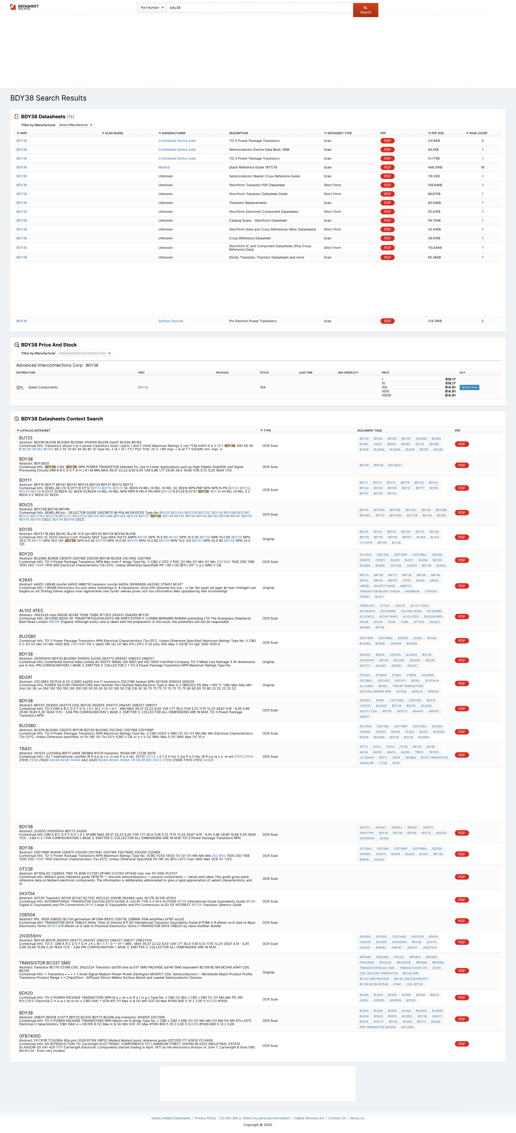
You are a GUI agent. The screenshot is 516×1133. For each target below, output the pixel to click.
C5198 (436, 967)
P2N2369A (367, 962)
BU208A (379, 449)
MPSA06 (421, 962)
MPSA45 (365, 957)
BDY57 (197, 540)
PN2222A (385, 962)
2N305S (426, 705)
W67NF (54, 622)
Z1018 (33, 760)
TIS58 (391, 622)
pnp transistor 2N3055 (378, 1027)
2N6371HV (367, 832)
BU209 (212, 1001)
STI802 (396, 675)
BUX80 (436, 438)
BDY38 (143, 387)
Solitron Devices (170, 321)
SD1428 (401, 691)
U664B (364, 585)
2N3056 (421, 438)
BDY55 (24, 519)
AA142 (75, 760)
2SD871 (380, 560)
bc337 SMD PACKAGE (374, 978)
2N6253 (396, 665)
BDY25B (191, 512)
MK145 (378, 580)
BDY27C (65, 516)
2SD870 (365, 560)
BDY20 (406, 438)
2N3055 (365, 654)
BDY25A (177, 512)
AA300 (405, 752)
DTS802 (365, 675)
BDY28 (166, 491)
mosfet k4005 (384, 585)
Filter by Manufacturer (39, 125)
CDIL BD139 (415, 984)
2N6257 (412, 665)
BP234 (197, 905)
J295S (364, 1000)
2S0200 (412, 565)
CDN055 (396, 643)
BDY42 (179, 516)
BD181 (26, 449)
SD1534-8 (432, 680)
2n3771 (378, 1021)
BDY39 (215, 491)
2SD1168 (383, 554)
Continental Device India (177, 141)
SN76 (396, 763)
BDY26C (243, 512)
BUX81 (364, 444)
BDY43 (190, 516)
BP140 (250, 901)
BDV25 (164, 512)
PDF (387, 141)
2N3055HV (367, 660)
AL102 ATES (411, 616)
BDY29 (378, 493)
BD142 (174, 537)
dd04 (396, 757)
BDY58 (229, 540)
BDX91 (391, 444)
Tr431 (419, 752)
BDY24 (245, 488)
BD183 (392, 438)
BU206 (410, 449)
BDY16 (106, 488)
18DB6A (410, 757)
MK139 (421, 575)
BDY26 (36, 491)
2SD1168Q (419, 554)
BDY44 (202, 516)
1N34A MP (367, 763)
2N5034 (417, 691)
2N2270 (400, 605)
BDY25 (24, 491)
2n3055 (441, 832)
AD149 (377, 622)
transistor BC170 (413, 967)
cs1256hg (367, 757)
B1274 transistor (434, 757)
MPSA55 (431, 957)
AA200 (208, 760)
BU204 (395, 731)
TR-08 (135, 760)
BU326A (365, 643)
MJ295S (407, 1016)
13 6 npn (366, 542)
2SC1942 (224, 562)
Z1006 (167, 760)
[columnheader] (57, 133)
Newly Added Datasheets (171, 1118)
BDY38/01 (395, 465)
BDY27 (406, 488)
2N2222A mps (433, 616)
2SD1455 (383, 680)
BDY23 (233, 488)
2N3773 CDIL (369, 711)
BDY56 (57, 519)
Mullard (164, 167)
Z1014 (248, 756)
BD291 (415, 680)
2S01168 (396, 565)
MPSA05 (415, 957)
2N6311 (437, 1016)
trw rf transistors (407, 686)
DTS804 (381, 675)
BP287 (52, 926)
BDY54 (247, 516)
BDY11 (364, 482)
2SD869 (365, 731)
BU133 (419, 444)
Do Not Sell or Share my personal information (255, 1118)
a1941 (397, 984)
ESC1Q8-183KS (411, 611)
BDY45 (213, 516)
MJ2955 (411, 654)
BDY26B (230, 512)
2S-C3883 (366, 686)
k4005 (434, 580)
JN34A (124, 760)
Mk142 (364, 580)
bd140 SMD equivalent (411, 978)
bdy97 (424, 449)
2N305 (384, 838)
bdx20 (410, 1000)
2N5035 (433, 691)
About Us (357, 1118)
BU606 (364, 859)
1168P (39, 565)
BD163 (48, 449)
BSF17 (383, 757)
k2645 (420, 580)
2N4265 (365, 627)
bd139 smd (411, 973)
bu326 (430, 660)
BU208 (364, 449)
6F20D (146, 760)
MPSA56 (438, 962)
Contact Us (337, 1118)
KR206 (364, 622)
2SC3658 (427, 675)
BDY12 (377, 482)
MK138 (407, 575)
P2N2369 (382, 957)
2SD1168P (400, 554)
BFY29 (380, 627)
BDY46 (224, 516)
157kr (406, 580)
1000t (377, 444)
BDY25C (204, 512)
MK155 (392, 580)
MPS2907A (403, 962)
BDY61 (434, 488)
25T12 (151, 756)
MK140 (435, 575)
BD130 (143, 537)
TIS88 (405, 622)
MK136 (378, 575)
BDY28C (119, 516)
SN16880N (412, 591)
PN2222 (399, 957)
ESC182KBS (388, 611)
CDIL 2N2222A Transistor (379, 973)
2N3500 (381, 936)
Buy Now (471, 387)
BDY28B (106, 516)
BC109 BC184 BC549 (374, 984)
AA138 (54, 760)
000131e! (415, 700)
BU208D (438, 731)
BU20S (364, 1010)
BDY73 (426, 832)
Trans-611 (367, 605)
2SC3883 (366, 680)
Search (365, 12)
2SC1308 (407, 1027)
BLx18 (435, 537)
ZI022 (157, 760)
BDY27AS (37, 516)
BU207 (409, 560)
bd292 (383, 686)
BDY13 (96, 488)
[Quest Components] (21, 387)
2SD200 (437, 554)
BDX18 (380, 654)
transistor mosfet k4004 (380, 591)
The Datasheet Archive (24, 7)
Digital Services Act (309, 1118)
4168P (380, 700)
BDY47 (364, 493)
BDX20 (420, 994)
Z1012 (238, 756)
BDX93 (405, 444)
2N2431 (434, 622)
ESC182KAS (367, 611)
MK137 (392, 575)
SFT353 (419, 622)
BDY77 (420, 488)
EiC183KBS (434, 611)
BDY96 (434, 444)
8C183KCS (367, 616)
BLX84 (421, 537)
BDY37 (392, 493)
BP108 (181, 901)
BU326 (438, 449)
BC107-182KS (420, 605)
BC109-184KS (388, 616)
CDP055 (395, 654)
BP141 (89, 905)
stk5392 (431, 591)
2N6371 (365, 716)
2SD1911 (400, 680)
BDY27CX (80, 516)
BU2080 (412, 643)
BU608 (380, 565)
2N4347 (380, 665)
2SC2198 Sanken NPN (375, 691)
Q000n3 (395, 1000)
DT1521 (385, 605)
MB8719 (405, 585)
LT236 (383, 763)
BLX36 (396, 542)
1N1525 (434, 752)
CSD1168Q (396, 700)
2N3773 (365, 665)
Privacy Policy (205, 1118)
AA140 (65, 760)
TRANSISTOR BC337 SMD (377, 967)
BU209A (395, 449)
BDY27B (52, 516)
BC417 (379, 596)
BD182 (37, 449)
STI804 (411, 675)
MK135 (364, 575)
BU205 (395, 560)
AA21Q (391, 752)
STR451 (365, 596)
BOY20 (408, 737)
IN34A (103, 760)
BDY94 (382, 542)
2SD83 (417, 638)
